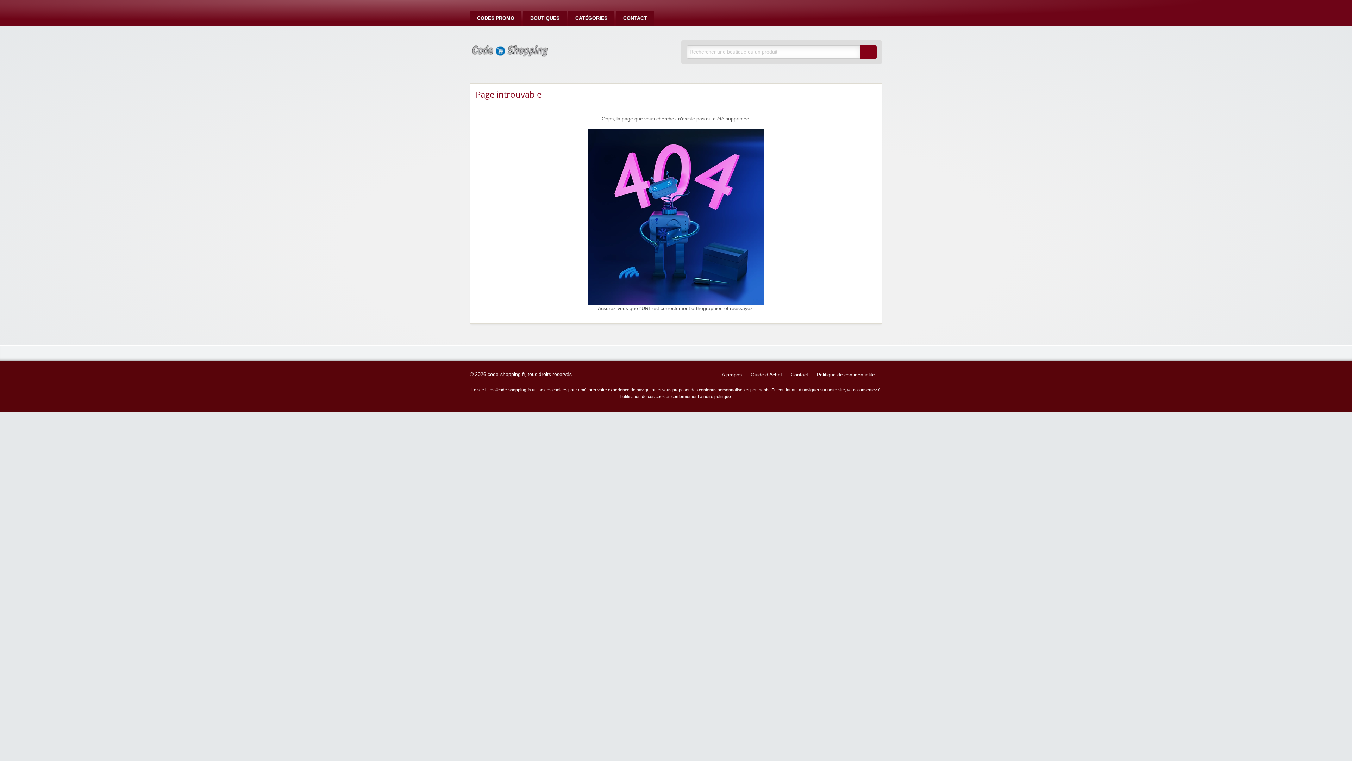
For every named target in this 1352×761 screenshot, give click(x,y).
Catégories (591, 18)
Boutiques (544, 18)
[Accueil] (676, 216)
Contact (635, 18)
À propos (732, 374)
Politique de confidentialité (846, 374)
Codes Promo (495, 18)
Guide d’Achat (766, 374)
